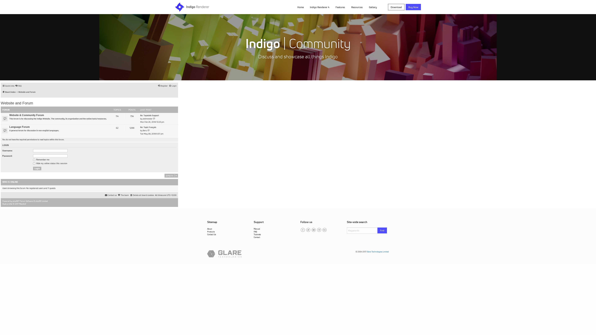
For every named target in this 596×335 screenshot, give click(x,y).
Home (300, 7)
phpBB (15, 201)
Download (396, 7)
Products (211, 231)
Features (340, 7)
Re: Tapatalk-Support (149, 115)
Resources (357, 7)
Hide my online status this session (51, 163)
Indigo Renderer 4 (319, 7)
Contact (257, 237)
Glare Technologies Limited (378, 251)
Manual (257, 229)
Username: (7, 151)
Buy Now (413, 7)
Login (5, 145)
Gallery (373, 7)
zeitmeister (148, 118)
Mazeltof (22, 204)
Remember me (42, 160)
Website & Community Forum (26, 115)
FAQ (255, 231)
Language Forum (19, 127)
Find (382, 230)
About (209, 229)
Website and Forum (17, 103)
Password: (7, 156)
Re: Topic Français (148, 127)
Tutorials (257, 234)
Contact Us (211, 234)
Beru (145, 130)
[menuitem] (301, 7)
